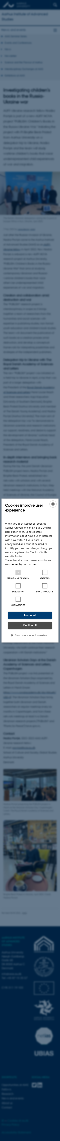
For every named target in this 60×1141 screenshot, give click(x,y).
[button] (30, 635)
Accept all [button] (30, 615)
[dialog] (30, 571)
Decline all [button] (30, 625)
